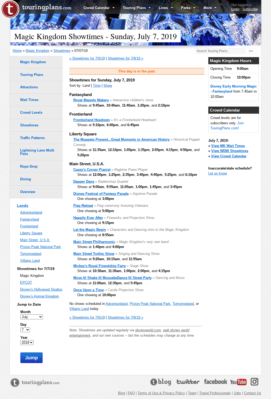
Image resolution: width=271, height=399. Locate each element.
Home (17, 51)
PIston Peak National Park (150, 304)
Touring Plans (135, 8)
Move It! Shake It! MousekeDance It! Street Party (112, 278)
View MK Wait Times (228, 146)
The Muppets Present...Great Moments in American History (121, 139)
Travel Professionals (215, 393)
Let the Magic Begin (89, 230)
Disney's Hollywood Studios (41, 289)
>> (251, 51)
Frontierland (29, 226)
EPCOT (26, 283)
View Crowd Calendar (228, 156)
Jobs (237, 393)
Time (97, 86)
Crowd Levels (31, 112)
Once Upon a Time (88, 290)
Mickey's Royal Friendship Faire (99, 266)
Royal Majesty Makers (91, 100)
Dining (25, 179)
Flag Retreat (83, 206)
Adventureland (117, 304)
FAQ (131, 393)
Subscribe (250, 9)
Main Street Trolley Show (93, 254)
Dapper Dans (83, 182)
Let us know (217, 173)
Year (24, 338)
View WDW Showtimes (229, 151)
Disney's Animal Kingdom (39, 296)
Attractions (29, 87)
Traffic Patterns (32, 138)
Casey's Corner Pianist (91, 170)
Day (23, 325)
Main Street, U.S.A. (35, 240)
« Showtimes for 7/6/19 (87, 58)
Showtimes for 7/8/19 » (125, 58)
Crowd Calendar (97, 8)
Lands (22, 205)
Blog (121, 393)
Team (192, 393)
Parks (186, 8)
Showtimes (61, 51)
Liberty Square (31, 233)
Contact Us (252, 393)
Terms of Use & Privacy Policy (161, 393)
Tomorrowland (183, 304)
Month (25, 312)
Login (235, 9)
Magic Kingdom (37, 51)
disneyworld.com (148, 330)
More (208, 8)
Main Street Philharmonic (94, 242)
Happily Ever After (88, 218)
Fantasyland (29, 219)
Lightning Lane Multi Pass (37, 152)
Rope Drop (29, 166)
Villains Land (79, 309)
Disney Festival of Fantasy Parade (101, 194)
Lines (164, 8)
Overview (27, 192)
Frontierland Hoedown (91, 120)
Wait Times (29, 100)
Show (107, 86)
